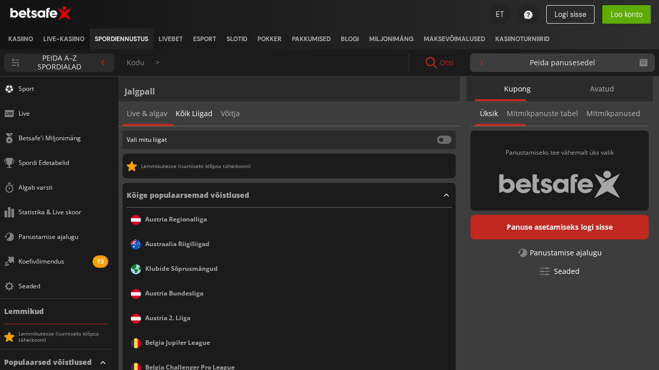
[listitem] (20, 39)
